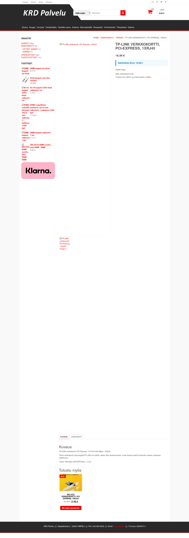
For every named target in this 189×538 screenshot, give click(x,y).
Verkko (26, 51)
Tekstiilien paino (64, 27)
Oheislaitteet (28, 55)
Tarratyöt (40, 27)
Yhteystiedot (122, 27)
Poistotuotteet (29, 57)
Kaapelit (25, 43)
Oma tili (33, 2)
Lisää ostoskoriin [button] (72, 508)
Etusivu (25, 27)
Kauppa (25, 2)
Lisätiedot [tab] (76, 436)
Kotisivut (75, 27)
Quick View (81, 477)
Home (96, 37)
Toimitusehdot (109, 27)
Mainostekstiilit (86, 27)
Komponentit (27, 46)
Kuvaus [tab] (64, 436)
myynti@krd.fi (118, 526)
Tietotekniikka (51, 27)
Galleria (131, 27)
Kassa (41, 2)
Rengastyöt (98, 27)
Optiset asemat (30, 49)
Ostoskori (49, 2)
